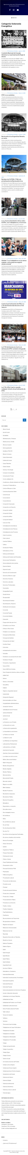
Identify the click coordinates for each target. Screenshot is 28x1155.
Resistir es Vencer (7, 940)
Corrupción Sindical (7, 519)
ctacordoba (10, 1124)
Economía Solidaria (7, 616)
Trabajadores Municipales (9, 1036)
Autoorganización (7, 448)
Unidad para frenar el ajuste (10, 1068)
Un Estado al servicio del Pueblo (11, 1061)
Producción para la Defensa (10, 890)
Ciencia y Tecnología (8, 469)
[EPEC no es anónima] (14, 89)
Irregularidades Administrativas (11, 703)
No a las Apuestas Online (9, 828)
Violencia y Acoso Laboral (9, 1089)
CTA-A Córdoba (11, 1126)
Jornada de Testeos (8, 706)
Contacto (5, 1140)
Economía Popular (7, 613)
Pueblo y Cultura (7, 906)
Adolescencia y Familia (8, 441)
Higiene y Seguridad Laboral (10, 691)
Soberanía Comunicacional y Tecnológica (13, 977)
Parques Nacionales (8, 853)
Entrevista (5, 647)
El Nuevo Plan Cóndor (8, 628)
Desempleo (6, 588)
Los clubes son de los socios (10, 756)
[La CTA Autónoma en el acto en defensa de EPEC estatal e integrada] (14, 341)
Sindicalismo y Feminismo (9, 971)
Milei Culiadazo (6, 787)
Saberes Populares (7, 943)
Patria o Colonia (7, 859)
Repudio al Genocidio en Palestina (11, 937)
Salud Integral (6, 952)
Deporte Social (6, 569)
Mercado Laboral (7, 781)
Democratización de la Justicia (10, 563)
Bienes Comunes (7, 454)
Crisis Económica (7, 535)
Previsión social (7, 884)
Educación (5, 619)
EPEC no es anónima (7, 95)
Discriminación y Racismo (9, 603)
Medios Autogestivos (8, 765)
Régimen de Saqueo (8, 924)
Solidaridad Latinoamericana (10, 1005)
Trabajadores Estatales (9, 1033)
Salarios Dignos (7, 946)
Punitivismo (6, 915)
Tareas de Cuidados (8, 1015)
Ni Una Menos (6, 815)
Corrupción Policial (7, 513)
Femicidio (5, 653)
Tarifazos (5, 1018)
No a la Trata (6, 825)
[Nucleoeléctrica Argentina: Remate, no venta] (14, 131)
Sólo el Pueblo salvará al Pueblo (11, 1008)
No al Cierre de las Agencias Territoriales (13, 834)
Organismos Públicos (8, 850)
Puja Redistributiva (7, 912)
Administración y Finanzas (9, 438)
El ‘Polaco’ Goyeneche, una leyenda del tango (12, 1109)
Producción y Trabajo (8, 896)
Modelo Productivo (8, 790)
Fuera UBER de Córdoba (9, 669)
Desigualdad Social (7, 591)
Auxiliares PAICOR (7, 451)
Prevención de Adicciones (9, 881)
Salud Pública (6, 959)
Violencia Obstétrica (8, 1086)
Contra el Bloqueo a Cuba (9, 488)
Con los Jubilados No (8, 479)
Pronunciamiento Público (9, 899)
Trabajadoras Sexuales (8, 1030)
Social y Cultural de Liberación (10, 993)
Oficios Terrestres (7, 843)
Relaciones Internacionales (10, 927)
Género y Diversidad (8, 681)
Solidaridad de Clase (8, 999)
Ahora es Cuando (7, 445)
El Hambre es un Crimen (9, 625)
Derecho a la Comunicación (9, 572)
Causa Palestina (7, 463)
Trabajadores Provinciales (9, 1040)
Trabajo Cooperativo (8, 1049)
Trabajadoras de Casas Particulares (12, 1027)
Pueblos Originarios (8, 909)
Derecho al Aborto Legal (9, 575)
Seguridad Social (7, 965)
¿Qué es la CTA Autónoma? (10, 1143)
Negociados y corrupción (9, 806)
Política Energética (7, 874)
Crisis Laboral (6, 538)
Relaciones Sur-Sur (7, 931)
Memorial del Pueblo (8, 778)
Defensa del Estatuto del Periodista (12, 557)
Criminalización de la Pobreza (10, 529)
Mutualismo (6, 803)
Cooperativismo (7, 501)
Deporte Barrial (7, 566)
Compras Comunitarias (8, 473)
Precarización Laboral (8, 878)
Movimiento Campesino (9, 793)
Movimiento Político (8, 797)
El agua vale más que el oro (10, 622)
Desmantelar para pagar (7, 1107)
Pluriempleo (6, 871)
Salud (4, 949)
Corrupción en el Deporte (9, 507)
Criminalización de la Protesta (10, 532)
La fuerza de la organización (10, 728)
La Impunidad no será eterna (10, 731)
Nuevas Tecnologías (8, 840)
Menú (15, 18)
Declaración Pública (8, 547)
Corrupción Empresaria (8, 504)
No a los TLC (6, 831)
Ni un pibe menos (7, 809)
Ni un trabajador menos (9, 812)
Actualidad (5, 435)
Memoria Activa (7, 775)
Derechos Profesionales (9, 585)
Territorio (5, 1021)
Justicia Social (6, 716)
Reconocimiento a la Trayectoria (11, 918)
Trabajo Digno (6, 1052)
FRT (18, 1152)
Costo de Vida (6, 522)
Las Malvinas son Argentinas (10, 740)
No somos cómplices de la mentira (11, 837)
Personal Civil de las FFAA (9, 868)
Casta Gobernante (7, 457)
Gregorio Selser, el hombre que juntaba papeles (13, 1105)
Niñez (4, 818)
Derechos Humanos (8, 578)
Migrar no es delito (7, 784)
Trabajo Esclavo (7, 1055)
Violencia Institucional (8, 1083)
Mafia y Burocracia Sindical (9, 759)
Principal (5, 887)
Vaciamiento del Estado (9, 1074)
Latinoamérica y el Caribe (9, 747)
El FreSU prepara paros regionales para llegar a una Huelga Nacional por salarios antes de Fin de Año (13, 1113)
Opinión (5, 846)
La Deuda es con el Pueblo (9, 722)
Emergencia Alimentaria (9, 635)
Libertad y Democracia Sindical (10, 753)
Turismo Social (6, 1058)
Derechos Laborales (8, 582)
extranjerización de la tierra (9, 650)
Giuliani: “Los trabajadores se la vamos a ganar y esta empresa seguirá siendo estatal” (14, 262)
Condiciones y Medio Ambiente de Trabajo (13, 482)
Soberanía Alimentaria (8, 974)
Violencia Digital (7, 1080)
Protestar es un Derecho (9, 902)
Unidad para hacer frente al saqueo (11, 1071)
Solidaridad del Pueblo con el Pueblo (12, 1002)
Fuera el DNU (6, 666)
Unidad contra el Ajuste (9, 1064)
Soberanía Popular (7, 987)
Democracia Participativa (9, 560)
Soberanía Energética (8, 980)
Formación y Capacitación (9, 663)
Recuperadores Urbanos (9, 921)
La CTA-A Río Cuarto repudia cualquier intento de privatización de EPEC (13, 389)
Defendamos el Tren (8, 550)
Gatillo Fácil (6, 675)
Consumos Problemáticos (9, 485)
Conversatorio (6, 497)
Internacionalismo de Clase (10, 700)
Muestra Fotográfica (8, 800)
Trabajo (5, 1043)
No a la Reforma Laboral (9, 822)
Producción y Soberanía (9, 893)
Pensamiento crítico (8, 865)
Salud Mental (6, 956)
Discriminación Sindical (8, 600)
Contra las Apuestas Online (10, 491)
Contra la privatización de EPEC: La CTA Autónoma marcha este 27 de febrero (12, 305)
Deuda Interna (6, 594)
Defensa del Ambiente (8, 554)
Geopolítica (6, 684)
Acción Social (6, 432)
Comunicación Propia (8, 476)
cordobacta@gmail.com (11, 1128)
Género (5, 678)
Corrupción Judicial (7, 510)
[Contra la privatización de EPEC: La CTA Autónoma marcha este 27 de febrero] (14, 298)
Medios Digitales (7, 769)
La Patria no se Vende (8, 734)
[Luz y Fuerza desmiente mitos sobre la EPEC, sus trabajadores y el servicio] (14, 215)
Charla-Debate (6, 466)
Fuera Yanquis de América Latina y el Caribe (14, 672)
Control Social (6, 494)
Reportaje (5, 934)
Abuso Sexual (6, 429)
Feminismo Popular (7, 660)
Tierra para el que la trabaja (9, 1024)
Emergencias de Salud (8, 641)
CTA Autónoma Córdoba (12, 51)
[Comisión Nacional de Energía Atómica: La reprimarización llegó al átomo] (14, 47)
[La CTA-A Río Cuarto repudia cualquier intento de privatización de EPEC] (14, 382)
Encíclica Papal (6, 644)
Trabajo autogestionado (9, 1046)
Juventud (5, 719)
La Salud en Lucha (7, 737)
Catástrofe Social (7, 460)
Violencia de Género (8, 1077)
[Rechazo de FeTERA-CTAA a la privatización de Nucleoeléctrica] (14, 172)
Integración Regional (8, 697)
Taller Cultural (6, 1012)
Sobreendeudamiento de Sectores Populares (14, 990)
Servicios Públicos (7, 968)
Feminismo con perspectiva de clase (12, 656)
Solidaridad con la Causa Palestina (11, 996)
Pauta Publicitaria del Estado (10, 862)
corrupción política (7, 516)
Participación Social (8, 856)
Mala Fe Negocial (7, 762)
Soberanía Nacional (8, 984)
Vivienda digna (6, 1093)
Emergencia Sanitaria (8, 638)
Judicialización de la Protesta (10, 709)
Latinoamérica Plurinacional (10, 744)
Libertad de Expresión (8, 750)
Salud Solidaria (6, 962)
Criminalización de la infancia (10, 526)
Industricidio (6, 694)
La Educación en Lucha (8, 725)
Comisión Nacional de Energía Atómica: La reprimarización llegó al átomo (13, 54)
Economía (5, 610)
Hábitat (5, 688)
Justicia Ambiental (7, 712)
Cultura (4, 544)
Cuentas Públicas (7, 541)
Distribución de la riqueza (9, 607)
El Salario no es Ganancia (9, 631)
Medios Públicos (7, 772)
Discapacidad (6, 597)
